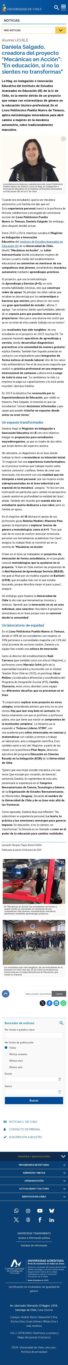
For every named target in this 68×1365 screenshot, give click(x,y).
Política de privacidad (34, 1351)
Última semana (18, 1054)
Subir (5, 994)
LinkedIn (56, 1003)
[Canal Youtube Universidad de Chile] (39, 1210)
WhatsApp (63, 1003)
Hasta (8, 1086)
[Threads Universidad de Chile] (28, 1219)
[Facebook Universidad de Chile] (39, 1219)
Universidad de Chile (32, 1347)
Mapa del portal (27, 1337)
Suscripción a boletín (25, 1137)
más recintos (34, 1325)
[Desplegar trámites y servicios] (63, 1156)
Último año (15, 1067)
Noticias (12, 20)
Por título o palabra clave (20, 1029)
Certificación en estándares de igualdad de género (34, 1288)
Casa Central (45, 1310)
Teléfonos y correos (45, 1333)
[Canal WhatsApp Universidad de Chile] (16, 1210)
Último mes (16, 1060)
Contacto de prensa (24, 1129)
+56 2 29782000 (20, 1333)
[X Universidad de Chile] (16, 1219)
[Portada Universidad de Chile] (23, 7)
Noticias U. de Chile (23, 1121)
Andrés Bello (29, 1317)
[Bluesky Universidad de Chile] (51, 1210)
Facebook (49, 1003)
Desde (8, 1073)
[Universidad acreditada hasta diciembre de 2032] (35, 1269)
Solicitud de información (34, 1245)
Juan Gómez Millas (38, 1321)
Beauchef (45, 1317)
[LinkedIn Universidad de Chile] (51, 1219)
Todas (12, 1047)
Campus (15, 1317)
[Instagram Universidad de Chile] (28, 1210)
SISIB (15, 1347)
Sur (54, 1321)
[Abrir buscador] (56, 8)
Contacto (45, 1337)
